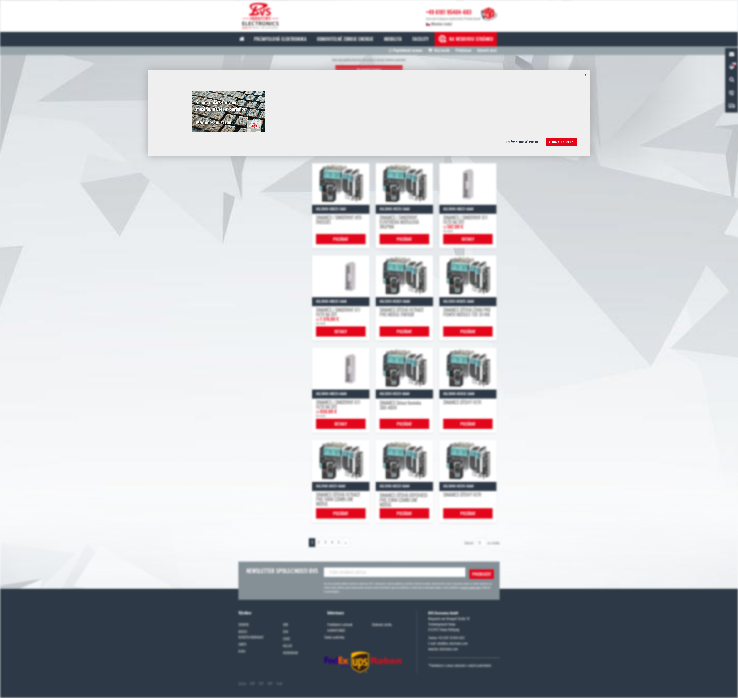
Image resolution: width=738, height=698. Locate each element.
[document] (369, 114)
